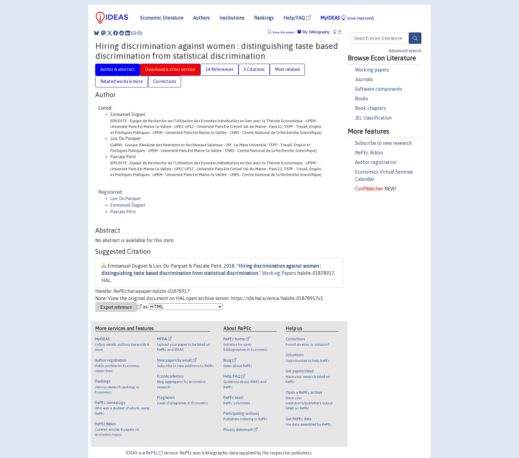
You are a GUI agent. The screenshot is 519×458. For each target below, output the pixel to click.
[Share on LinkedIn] (127, 33)
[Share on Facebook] (115, 33)
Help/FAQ (295, 17)
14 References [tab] (219, 69)
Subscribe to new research (383, 143)
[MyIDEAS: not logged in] (336, 32)
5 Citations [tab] (254, 69)
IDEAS (132, 452)
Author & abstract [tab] (117, 69)
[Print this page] (139, 33)
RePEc (152, 452)
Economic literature (162, 17)
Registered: (110, 192)
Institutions (232, 17)
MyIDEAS (347, 17)
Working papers (372, 69)
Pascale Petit (123, 211)
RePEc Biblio (369, 152)
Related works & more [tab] (121, 81)
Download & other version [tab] (170, 69)
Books (361, 98)
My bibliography (315, 32)
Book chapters (370, 108)
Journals (364, 79)
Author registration (375, 162)
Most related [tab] (287, 69)
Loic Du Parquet (125, 198)
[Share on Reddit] (121, 33)
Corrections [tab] (164, 81)
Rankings (264, 17)
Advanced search (405, 50)
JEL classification (373, 117)
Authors (201, 17)
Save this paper (283, 32)
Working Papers (279, 273)
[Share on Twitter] (109, 33)
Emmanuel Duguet (127, 205)
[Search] (415, 38)
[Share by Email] (133, 33)
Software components (378, 89)
